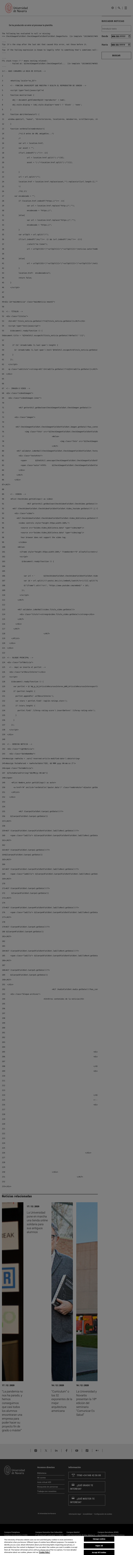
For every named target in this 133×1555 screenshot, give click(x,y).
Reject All (99, 1545)
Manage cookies (99, 1539)
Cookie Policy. (44, 1552)
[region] (66, 1545)
